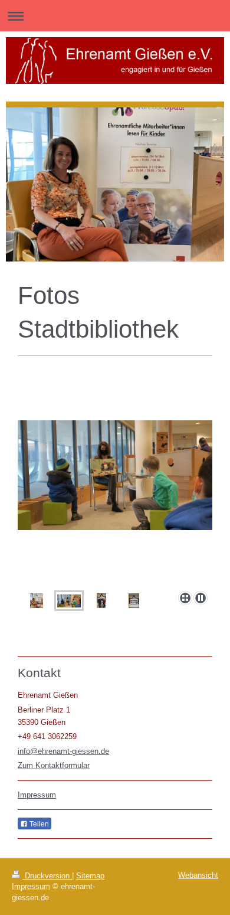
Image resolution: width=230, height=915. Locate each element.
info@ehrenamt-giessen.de (63, 751)
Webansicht (198, 875)
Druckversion (47, 875)
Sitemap (90, 875)
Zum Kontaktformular (54, 765)
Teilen (38, 824)
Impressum (37, 794)
